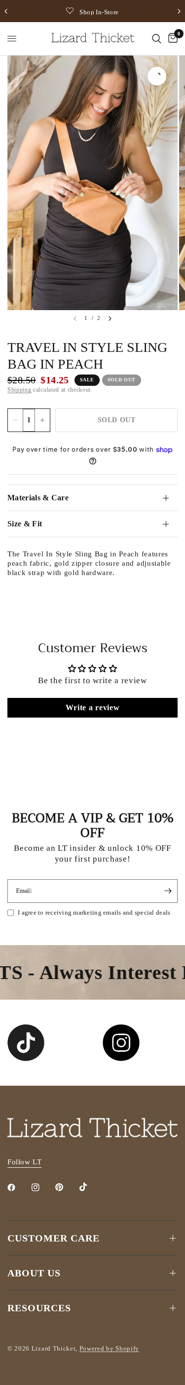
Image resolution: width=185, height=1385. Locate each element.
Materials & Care (38, 497)
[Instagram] (42, 1187)
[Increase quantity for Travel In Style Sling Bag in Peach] (42, 420)
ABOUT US (34, 1273)
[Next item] (110, 318)
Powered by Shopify (109, 1348)
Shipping (19, 389)
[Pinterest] (66, 1187)
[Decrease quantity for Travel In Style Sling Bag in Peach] (15, 420)
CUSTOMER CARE (53, 1238)
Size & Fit (24, 523)
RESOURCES (39, 1307)
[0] (171, 38)
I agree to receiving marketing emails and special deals (94, 912)
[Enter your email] (168, 891)
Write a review (93, 707)
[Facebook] (18, 1187)
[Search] (156, 38)
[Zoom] (157, 76)
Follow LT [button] (24, 1162)
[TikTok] (90, 1187)
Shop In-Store (98, 12)
